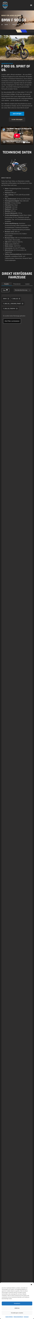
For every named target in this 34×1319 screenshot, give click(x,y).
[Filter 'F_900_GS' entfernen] (19, 298)
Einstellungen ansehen (17, 1313)
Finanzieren (17, 284)
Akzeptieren (17, 1303)
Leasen (27, 284)
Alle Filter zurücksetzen (12, 321)
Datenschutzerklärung (18, 1316)
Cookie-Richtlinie (9, 1316)
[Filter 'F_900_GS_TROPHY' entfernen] (17, 308)
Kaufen (6, 284)
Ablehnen (17, 1308)
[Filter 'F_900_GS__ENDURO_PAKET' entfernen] (22, 303)
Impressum (26, 1316)
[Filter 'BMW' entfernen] (8, 298)
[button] (31, 1284)
